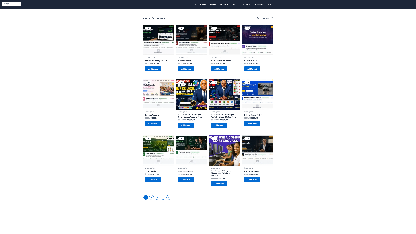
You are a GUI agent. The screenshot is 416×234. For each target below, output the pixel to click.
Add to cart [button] (153, 69)
